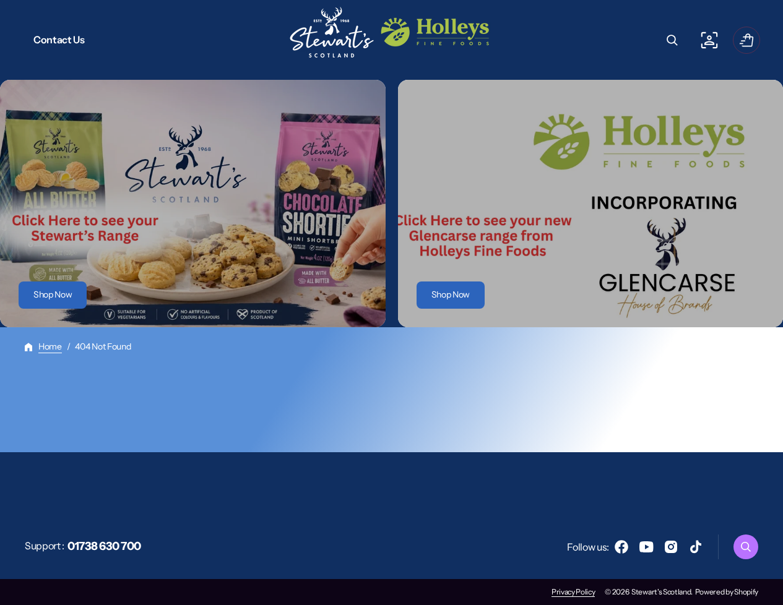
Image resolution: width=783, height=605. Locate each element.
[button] (672, 40)
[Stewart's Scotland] (391, 40)
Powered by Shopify (726, 591)
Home (50, 346)
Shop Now (52, 294)
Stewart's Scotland (661, 591)
